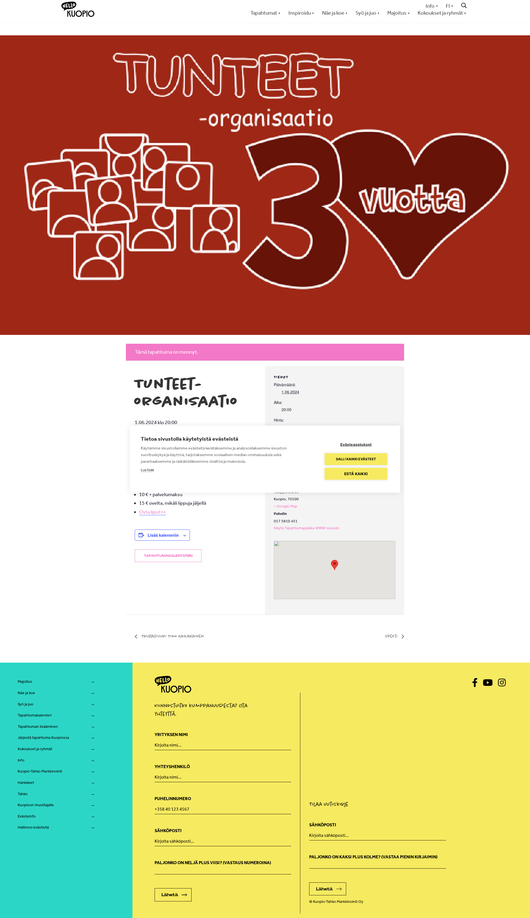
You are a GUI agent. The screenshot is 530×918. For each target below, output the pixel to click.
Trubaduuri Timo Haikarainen (172, 636)
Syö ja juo (25, 704)
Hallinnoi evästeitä (33, 827)
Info (430, 6)
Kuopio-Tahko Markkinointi (40, 771)
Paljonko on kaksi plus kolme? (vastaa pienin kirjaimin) (373, 856)
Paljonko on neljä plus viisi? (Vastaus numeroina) (213, 862)
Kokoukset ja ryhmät (35, 749)
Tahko (23, 794)
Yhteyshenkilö (172, 766)
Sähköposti (168, 830)
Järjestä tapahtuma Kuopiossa (43, 737)
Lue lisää (147, 469)
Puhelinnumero (173, 798)
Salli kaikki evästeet (356, 459)
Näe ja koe (26, 693)
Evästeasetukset (356, 444)
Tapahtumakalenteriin (168, 556)
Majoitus (25, 681)
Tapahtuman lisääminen (38, 726)
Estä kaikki (356, 473)
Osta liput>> (152, 512)
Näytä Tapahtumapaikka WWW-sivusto (306, 528)
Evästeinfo (27, 816)
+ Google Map (285, 506)
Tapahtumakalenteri (35, 715)
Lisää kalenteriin (163, 535)
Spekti (392, 636)
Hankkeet (26, 782)
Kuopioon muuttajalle (36, 805)
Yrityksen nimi (171, 734)
